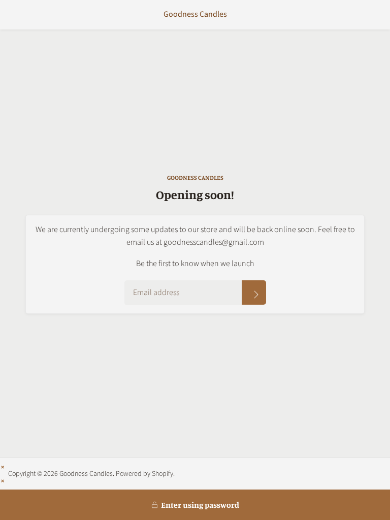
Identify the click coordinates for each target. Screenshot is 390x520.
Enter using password (200, 505)
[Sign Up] (254, 292)
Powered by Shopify (144, 474)
